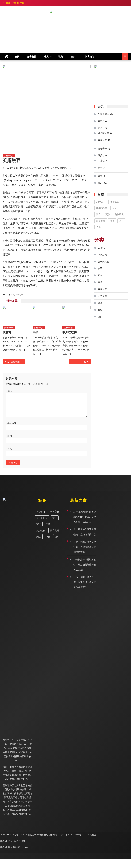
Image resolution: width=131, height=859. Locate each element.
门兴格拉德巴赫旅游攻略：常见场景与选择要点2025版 (84, 564)
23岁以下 (102, 160)
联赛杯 (7, 332)
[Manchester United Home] (7, 56)
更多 (73, 56)
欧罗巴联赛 (69, 332)
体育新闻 (89, 56)
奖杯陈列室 (9, 155)
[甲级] (47, 314)
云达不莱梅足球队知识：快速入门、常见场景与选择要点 (84, 582)
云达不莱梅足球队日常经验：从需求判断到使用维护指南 (84, 547)
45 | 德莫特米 (13, 361)
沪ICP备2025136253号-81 (72, 834)
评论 (10, 391)
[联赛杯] (17, 314)
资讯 (17, 56)
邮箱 (9, 435)
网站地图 (92, 834)
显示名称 (11, 422)
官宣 (100, 121)
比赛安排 (31, 56)
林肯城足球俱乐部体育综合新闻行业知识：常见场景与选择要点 (84, 517)
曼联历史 (102, 140)
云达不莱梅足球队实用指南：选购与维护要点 (84, 532)
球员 (46, 56)
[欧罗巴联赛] (76, 314)
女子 (100, 167)
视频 (60, 56)
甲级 (35, 332)
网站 (9, 448)
